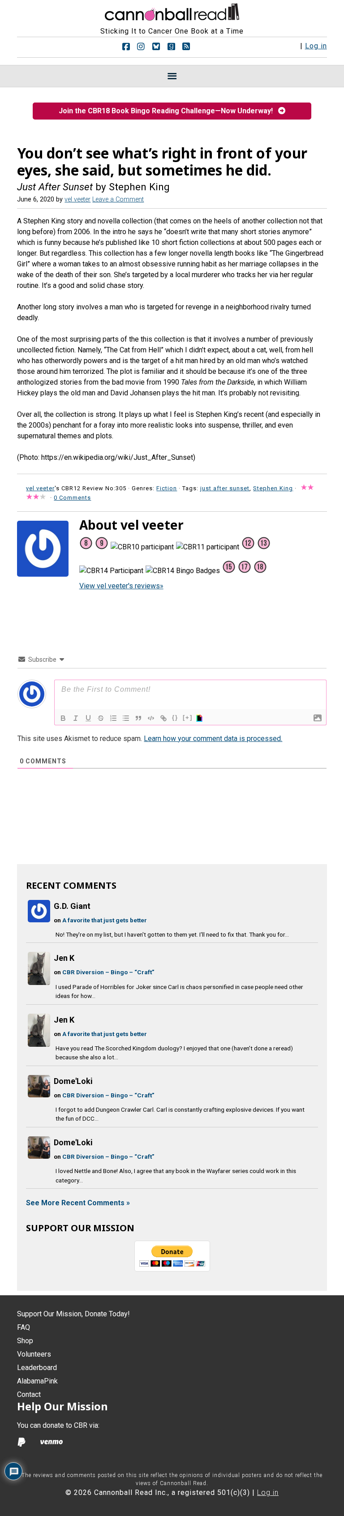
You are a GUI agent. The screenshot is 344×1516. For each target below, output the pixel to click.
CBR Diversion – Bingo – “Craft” (108, 972)
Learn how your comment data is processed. (213, 738)
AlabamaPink (37, 1381)
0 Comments (72, 497)
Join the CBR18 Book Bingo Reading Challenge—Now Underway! (168, 111)
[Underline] (88, 718)
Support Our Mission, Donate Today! (73, 1314)
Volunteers (34, 1354)
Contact (29, 1394)
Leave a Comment (118, 199)
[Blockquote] (138, 718)
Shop (25, 1340)
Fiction (166, 488)
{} (175, 717)
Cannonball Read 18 (172, 10)
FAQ (23, 1327)
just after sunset (224, 488)
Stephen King (273, 488)
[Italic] (75, 718)
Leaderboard (37, 1367)
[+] (188, 717)
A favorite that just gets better (104, 920)
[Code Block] (151, 718)
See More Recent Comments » (78, 1203)
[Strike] (101, 718)
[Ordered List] (113, 718)
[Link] (163, 718)
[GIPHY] (200, 718)
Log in (316, 46)
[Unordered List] (126, 718)
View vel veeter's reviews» (121, 586)
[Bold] (63, 718)
